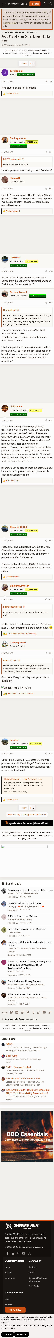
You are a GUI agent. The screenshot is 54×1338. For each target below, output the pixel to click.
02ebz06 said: (10, 660)
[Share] (47, 81)
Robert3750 (13, 893)
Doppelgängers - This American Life (23, 779)
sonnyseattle (14, 997)
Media (31, 1272)
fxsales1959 (13, 948)
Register (9, 1304)
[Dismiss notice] (50, 12)
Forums (8, 1272)
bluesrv (11, 932)
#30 (51, 753)
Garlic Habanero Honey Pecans (24, 981)
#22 (51, 152)
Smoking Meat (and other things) (38, 1279)
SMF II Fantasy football (18, 1067)
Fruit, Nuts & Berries (35, 984)
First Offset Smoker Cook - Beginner (27, 929)
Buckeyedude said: (12, 606)
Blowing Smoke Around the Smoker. (23, 1050)
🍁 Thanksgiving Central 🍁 (31, 906)
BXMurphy (9, 45)
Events (9, 1099)
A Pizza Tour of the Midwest (23, 916)
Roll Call (19, 971)
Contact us (10, 1278)
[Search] (50, 4)
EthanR (11, 971)
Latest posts (8, 1038)
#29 (51, 653)
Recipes (32, 1267)
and (22, 633)
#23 (51, 189)
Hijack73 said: (9, 310)
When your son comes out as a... (25, 994)
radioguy (12, 906)
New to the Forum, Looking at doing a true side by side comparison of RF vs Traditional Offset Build (29, 965)
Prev (24, 63)
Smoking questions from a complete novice (30, 890)
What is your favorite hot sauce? (23, 1078)
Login (7, 1299)
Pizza (29, 919)
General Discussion (15, 1073)
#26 (51, 420)
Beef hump (11, 1055)
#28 (51, 599)
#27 (51, 541)
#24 (51, 271)
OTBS (9, 1044)
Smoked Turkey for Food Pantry (24, 903)
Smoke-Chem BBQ (16, 919)
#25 (51, 303)
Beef (18, 932)
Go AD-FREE (15, 1310)
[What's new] (44, 4)
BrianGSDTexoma (16, 984)
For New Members (29, 893)
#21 (51, 81)
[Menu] (4, 4)
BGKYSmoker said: (12, 159)
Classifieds (34, 1286)
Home (8, 1267)
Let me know (10, 22)
